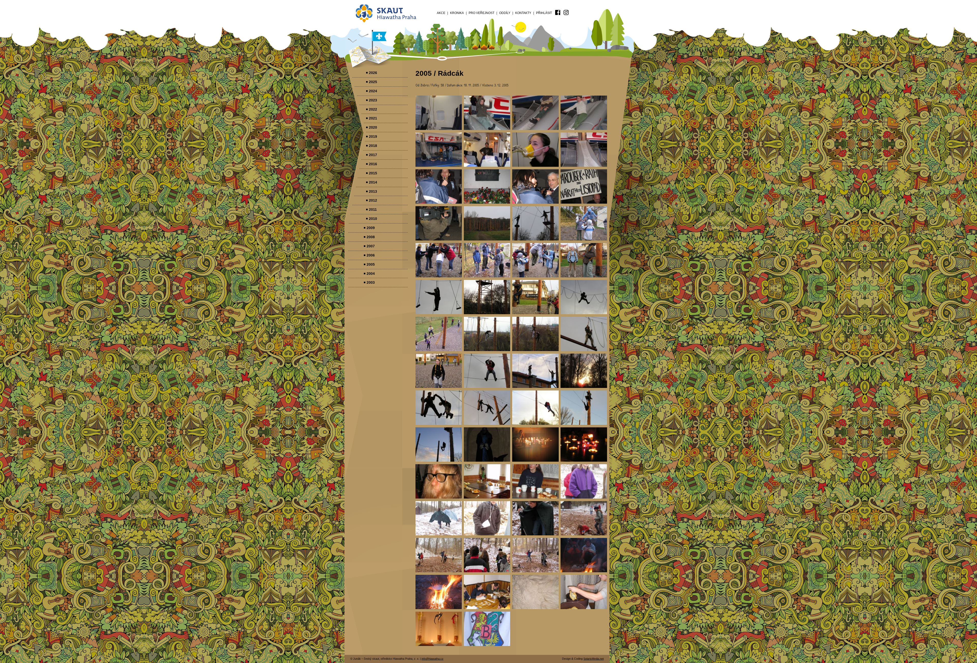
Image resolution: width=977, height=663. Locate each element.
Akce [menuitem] (441, 13)
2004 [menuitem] (371, 274)
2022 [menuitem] (373, 109)
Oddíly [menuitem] (504, 13)
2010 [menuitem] (373, 219)
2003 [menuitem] (371, 282)
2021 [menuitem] (373, 118)
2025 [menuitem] (373, 82)
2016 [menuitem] (373, 164)
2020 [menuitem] (373, 127)
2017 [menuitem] (373, 155)
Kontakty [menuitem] (523, 13)
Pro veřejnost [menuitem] (481, 13)
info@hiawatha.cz (432, 658)
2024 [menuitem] (373, 91)
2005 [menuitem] (371, 264)
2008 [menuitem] (371, 237)
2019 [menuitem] (373, 136)
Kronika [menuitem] (457, 13)
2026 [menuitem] (373, 73)
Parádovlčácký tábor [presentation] (438, 113)
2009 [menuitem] (371, 228)
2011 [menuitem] (373, 209)
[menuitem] (557, 12)
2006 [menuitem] (371, 255)
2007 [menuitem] (371, 246)
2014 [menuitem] (373, 182)
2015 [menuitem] (373, 173)
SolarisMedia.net (593, 658)
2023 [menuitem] (373, 100)
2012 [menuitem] (373, 200)
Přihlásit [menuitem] (544, 13)
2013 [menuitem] (373, 191)
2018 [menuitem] (373, 146)
